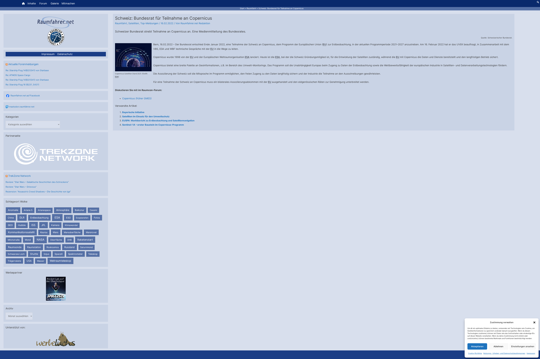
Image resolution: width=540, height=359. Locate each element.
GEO (10, 225)
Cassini (93, 210)
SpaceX (59, 254)
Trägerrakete (14, 261)
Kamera (55, 225)
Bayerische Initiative (133, 112)
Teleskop (93, 254)
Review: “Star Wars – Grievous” (21, 186)
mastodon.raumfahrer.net (21, 106)
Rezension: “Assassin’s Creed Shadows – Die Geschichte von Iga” (38, 191)
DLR (22, 217)
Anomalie (13, 210)
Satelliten (133, 23)
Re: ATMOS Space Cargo (18, 75)
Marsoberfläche (72, 232)
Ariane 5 (28, 210)
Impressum (531, 353)
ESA (57, 217)
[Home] (23, 3)
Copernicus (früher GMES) (137, 98)
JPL (43, 225)
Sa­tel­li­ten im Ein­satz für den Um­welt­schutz (145, 116)
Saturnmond (86, 247)
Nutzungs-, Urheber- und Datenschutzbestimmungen (504, 353)
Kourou (43, 232)
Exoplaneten (82, 217)
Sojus (46, 254)
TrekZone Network (19, 175)
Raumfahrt (121, 23)
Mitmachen (68, 3)
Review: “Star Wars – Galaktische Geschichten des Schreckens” (37, 182)
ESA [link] (116, 77)
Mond (28, 239)
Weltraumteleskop (60, 260)
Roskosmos (53, 247)
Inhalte (32, 3)
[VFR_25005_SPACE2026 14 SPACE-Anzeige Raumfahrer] (56, 288)
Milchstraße (14, 239)
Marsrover (91, 232)
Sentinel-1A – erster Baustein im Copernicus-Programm (153, 124)
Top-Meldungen (149, 23)
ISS (33, 225)
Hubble (22, 225)
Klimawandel (71, 225)
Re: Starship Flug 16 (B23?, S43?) (22, 84)
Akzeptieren (477, 346)
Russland (69, 247)
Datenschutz (65, 54)
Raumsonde (15, 247)
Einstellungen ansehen (522, 346)
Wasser (40, 261)
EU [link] (324, 44)
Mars (55, 232)
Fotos (97, 217)
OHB (69, 239)
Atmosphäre (62, 210)
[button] (534, 322)
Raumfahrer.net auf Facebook (25, 95)
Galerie (55, 3)
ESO (68, 217)
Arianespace (44, 210)
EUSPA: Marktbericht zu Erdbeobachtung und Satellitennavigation (158, 120)
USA (29, 260)
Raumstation (34, 247)
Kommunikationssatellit (21, 232)
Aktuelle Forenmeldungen (23, 64)
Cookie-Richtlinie (475, 353)
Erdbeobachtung (39, 217)
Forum (43, 3)
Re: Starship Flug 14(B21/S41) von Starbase (27, 70)
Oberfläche (56, 239)
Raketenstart (85, 239)
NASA (40, 239)
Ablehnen (498, 346)
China (11, 217)
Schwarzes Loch (16, 254)
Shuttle (34, 254)
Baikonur (79, 210)
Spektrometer (75, 254)
